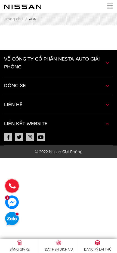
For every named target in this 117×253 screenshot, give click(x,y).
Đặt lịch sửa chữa (22, 194)
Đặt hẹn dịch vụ (59, 249)
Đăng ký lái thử (20, 180)
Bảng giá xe (20, 249)
